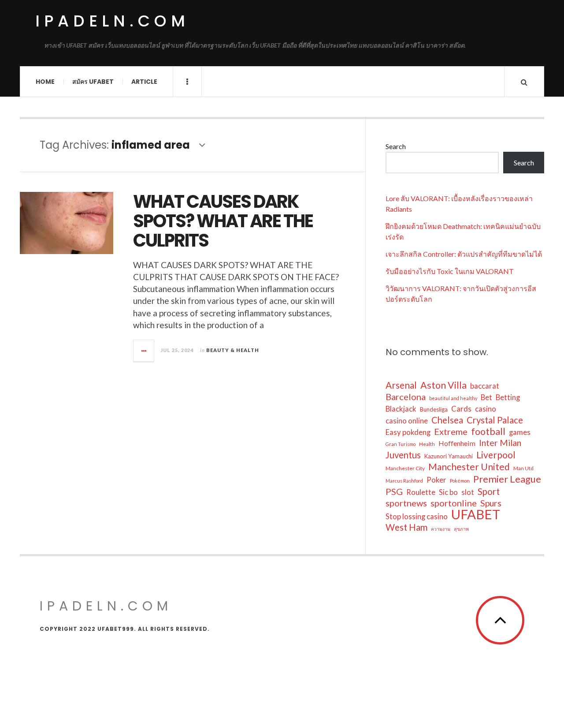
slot (467, 492)
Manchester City (405, 468)
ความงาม (440, 529)
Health (427, 444)
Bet (486, 397)
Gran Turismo (401, 444)
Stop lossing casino (417, 516)
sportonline (453, 503)
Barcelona (406, 396)
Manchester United (469, 466)
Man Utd (523, 468)
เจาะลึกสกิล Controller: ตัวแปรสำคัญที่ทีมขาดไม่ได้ (464, 254)
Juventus (403, 455)
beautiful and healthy (453, 398)
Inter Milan (500, 443)
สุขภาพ (461, 529)
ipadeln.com (112, 21)
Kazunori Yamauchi (448, 456)
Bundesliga (434, 409)
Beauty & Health (232, 350)
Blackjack (401, 409)
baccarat (484, 386)
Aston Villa (443, 385)
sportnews (406, 503)
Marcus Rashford (404, 480)
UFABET (475, 514)
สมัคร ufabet (93, 81)
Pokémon (460, 480)
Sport (489, 491)
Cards (461, 409)
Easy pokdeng (408, 432)
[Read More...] (144, 350)
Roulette (420, 492)
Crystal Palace (495, 420)
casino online (407, 420)
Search (396, 146)
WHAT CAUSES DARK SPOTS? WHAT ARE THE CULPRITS (223, 221)
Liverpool (496, 455)
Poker (436, 480)
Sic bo (448, 492)
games (520, 432)
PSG (394, 491)
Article (144, 81)
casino (485, 409)
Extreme (451, 431)
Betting (508, 397)
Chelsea (447, 420)
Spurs (490, 503)
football (488, 431)
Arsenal (401, 385)
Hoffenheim (456, 443)
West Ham (406, 527)
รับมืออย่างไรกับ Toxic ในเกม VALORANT (450, 271)
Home (45, 81)
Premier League (507, 479)
